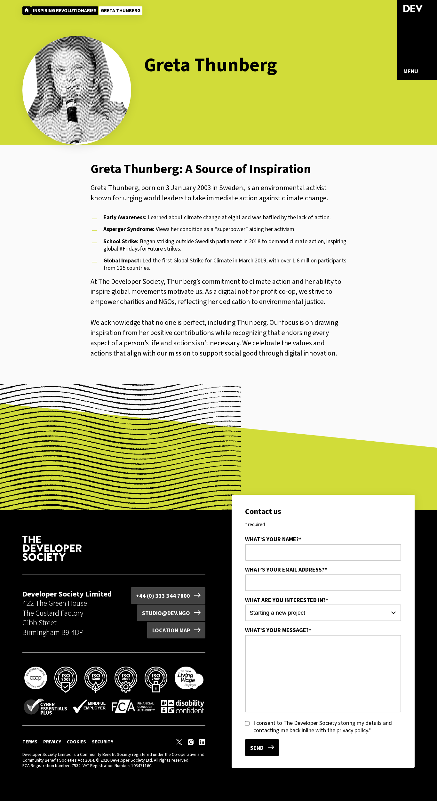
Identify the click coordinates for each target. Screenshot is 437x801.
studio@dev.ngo (166, 613)
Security (102, 742)
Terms (29, 742)
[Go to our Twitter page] (179, 743)
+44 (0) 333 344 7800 (163, 596)
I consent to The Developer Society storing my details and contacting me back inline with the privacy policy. (322, 726)
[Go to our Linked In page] (202, 743)
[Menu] (410, 71)
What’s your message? (278, 630)
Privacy (52, 742)
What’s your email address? (286, 569)
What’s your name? (273, 539)
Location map (171, 630)
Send (257, 748)
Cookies (76, 742)
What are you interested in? (286, 600)
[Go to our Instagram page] (190, 743)
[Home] (26, 10)
